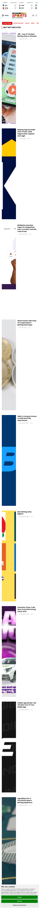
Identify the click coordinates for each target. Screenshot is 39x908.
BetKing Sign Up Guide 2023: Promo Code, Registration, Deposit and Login (26, 133)
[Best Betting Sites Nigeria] (9, 556)
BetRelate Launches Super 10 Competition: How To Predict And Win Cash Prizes (26, 228)
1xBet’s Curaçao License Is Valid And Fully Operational (26, 418)
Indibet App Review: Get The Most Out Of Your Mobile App (26, 705)
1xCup (27, 23)
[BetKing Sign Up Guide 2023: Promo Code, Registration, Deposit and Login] (9, 173)
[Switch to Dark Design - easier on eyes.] (36, 15)
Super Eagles (18, 23)
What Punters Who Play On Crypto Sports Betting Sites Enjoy (26, 323)
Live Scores (7, 23)
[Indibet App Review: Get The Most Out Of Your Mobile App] (9, 747)
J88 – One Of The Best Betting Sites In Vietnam (27, 35)
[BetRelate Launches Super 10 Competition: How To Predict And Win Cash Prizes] (9, 269)
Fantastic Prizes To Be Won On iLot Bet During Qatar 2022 (26, 609)
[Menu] (5, 15)
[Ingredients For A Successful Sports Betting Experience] (9, 842)
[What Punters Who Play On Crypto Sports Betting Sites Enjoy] (9, 364)
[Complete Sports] (19, 15)
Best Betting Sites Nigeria (24, 513)
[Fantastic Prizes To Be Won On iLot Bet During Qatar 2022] (9, 651)
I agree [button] (19, 897)
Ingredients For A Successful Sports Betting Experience (24, 800)
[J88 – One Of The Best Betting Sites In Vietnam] (9, 78)
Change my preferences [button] (19, 905)
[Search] (33, 15)
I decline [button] (19, 901)
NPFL (33, 23)
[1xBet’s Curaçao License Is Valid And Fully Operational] (9, 460)
